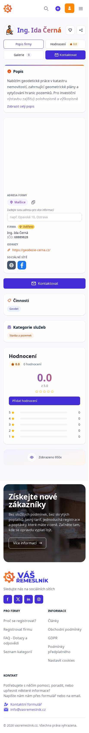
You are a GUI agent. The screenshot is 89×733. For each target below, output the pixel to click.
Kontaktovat (68, 55)
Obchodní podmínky (64, 629)
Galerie (22, 55)
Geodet (14, 309)
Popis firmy (24, 44)
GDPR (52, 638)
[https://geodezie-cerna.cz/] (11, 265)
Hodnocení (63, 44)
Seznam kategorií (17, 651)
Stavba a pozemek (21, 335)
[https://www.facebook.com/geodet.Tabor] (21, 265)
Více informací (25, 543)
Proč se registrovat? (19, 620)
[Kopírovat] (33, 202)
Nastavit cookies (61, 660)
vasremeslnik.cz (26, 725)
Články (53, 620)
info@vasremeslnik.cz (28, 709)
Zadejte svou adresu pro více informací (30, 210)
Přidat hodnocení (24, 401)
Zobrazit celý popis (20, 106)
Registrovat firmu (17, 629)
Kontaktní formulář (26, 704)
